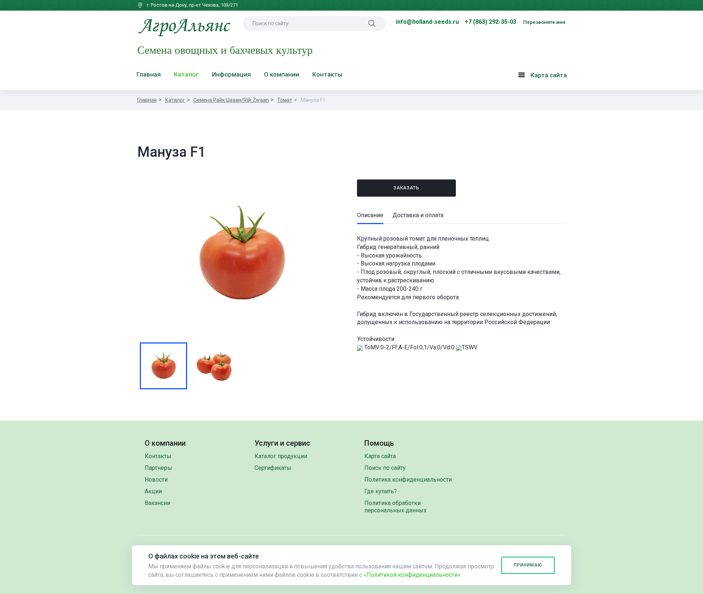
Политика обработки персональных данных (395, 507)
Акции (153, 491)
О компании (281, 74)
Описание (370, 215)
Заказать (406, 187)
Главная (149, 74)
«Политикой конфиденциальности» (412, 574)
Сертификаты (272, 467)
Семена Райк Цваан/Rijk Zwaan (231, 100)
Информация (231, 74)
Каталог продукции (280, 456)
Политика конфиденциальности (408, 479)
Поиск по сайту (385, 467)
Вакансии (157, 503)
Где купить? (380, 491)
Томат (284, 100)
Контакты (327, 74)
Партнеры (158, 467)
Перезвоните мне (544, 22)
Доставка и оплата (418, 215)
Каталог (186, 74)
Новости (156, 479)
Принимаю (528, 565)
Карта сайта (544, 76)
